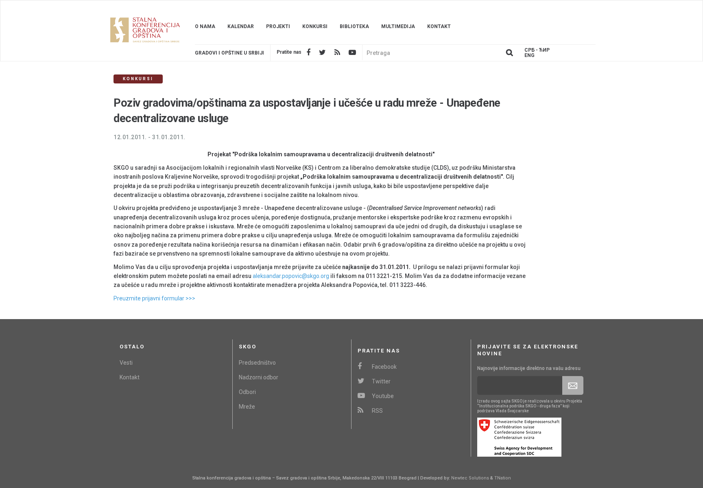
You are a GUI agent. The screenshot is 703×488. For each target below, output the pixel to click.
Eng (529, 55)
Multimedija (398, 26)
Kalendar (240, 26)
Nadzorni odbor (258, 377)
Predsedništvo (257, 362)
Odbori (247, 392)
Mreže (247, 406)
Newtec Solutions (470, 478)
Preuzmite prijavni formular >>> (154, 298)
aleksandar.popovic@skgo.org (291, 276)
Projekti (278, 26)
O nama (205, 26)
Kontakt (439, 26)
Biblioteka (354, 26)
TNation (502, 478)
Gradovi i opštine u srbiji (229, 53)
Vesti (126, 362)
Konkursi (314, 26)
